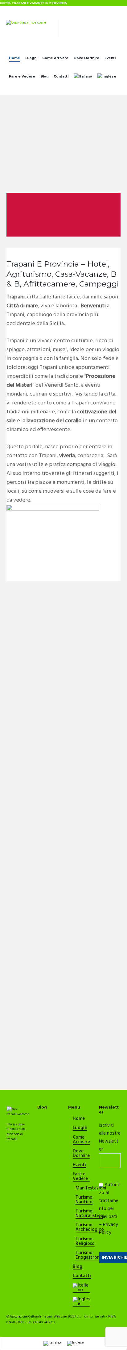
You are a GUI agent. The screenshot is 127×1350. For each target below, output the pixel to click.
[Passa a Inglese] (107, 78)
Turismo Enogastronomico (94, 1255)
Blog (44, 76)
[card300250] (52, 507)
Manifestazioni (91, 1188)
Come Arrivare (55, 58)
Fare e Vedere (22, 76)
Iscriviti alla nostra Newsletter (110, 1137)
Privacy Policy (108, 1229)
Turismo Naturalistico (89, 1214)
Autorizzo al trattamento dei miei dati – (109, 1209)
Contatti (61, 76)
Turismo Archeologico (90, 1227)
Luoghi (31, 58)
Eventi (110, 58)
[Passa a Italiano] (52, 1343)
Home (14, 58)
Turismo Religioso (85, 1241)
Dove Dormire (86, 58)
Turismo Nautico (84, 1200)
